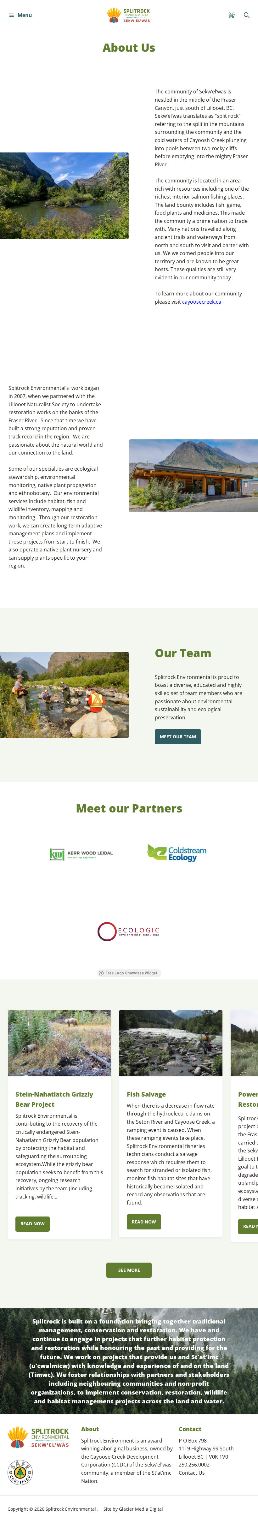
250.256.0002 (194, 1464)
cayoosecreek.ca (201, 301)
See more (129, 1270)
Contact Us (192, 1472)
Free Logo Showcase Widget (131, 973)
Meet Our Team (178, 737)
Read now (32, 1224)
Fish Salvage (146, 1094)
